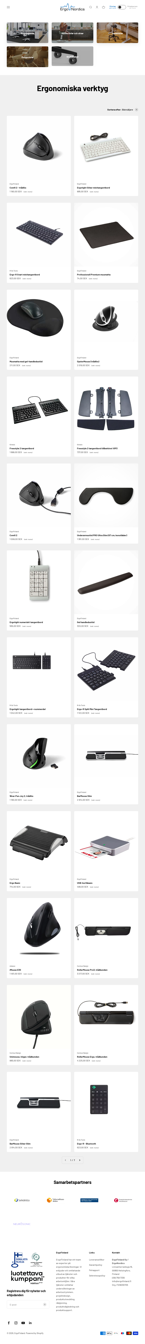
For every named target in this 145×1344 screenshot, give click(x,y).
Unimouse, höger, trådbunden (24, 1056)
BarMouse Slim (84, 796)
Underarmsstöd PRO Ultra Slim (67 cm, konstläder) (102, 535)
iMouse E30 (15, 969)
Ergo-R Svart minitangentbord (25, 274)
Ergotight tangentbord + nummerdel (28, 709)
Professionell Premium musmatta (93, 274)
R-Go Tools (14, 271)
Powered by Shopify (34, 1333)
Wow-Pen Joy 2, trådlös (21, 796)
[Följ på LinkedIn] (30, 1323)
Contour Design (82, 966)
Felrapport (94, 1270)
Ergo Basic (15, 883)
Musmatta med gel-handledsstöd (26, 361)
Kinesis (12, 445)
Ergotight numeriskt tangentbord (26, 622)
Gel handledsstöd (85, 622)
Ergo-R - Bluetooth (86, 1143)
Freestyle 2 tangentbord (22, 448)
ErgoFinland (14, 184)
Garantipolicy (95, 1264)
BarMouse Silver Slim (20, 1143)
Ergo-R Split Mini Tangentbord (92, 709)
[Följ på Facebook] (9, 1323)
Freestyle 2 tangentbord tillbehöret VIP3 (97, 448)
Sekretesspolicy (97, 1275)
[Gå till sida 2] (79, 1160)
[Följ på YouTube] (23, 1323)
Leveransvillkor (96, 1259)
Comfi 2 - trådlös (18, 187)
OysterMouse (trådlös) (88, 361)
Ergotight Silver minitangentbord (93, 187)
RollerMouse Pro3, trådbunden (92, 969)
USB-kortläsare (84, 883)
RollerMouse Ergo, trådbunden (92, 1056)
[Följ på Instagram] (16, 1323)
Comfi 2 (13, 535)
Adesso (12, 966)
